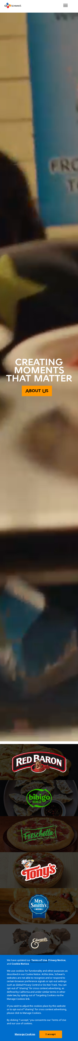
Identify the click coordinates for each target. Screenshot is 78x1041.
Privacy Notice (56, 960)
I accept (51, 1034)
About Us (36, 391)
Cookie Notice (20, 963)
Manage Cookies (25, 1034)
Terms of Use (39, 960)
